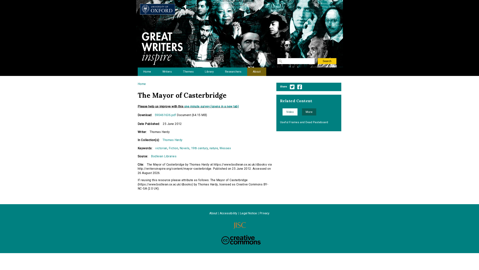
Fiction (173, 148)
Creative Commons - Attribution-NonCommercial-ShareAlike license (241, 239)
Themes (188, 71)
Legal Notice (248, 213)
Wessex (225, 148)
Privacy (264, 213)
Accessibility (228, 213)
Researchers (233, 71)
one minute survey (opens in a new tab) (211, 106)
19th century (199, 148)
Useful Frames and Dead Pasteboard (304, 122)
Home (147, 71)
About (257, 71)
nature (214, 148)
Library (209, 71)
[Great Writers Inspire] (157, 9)
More (309, 112)
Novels (185, 148)
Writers (167, 71)
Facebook (299, 87)
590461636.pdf (165, 115)
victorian (161, 148)
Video (290, 112)
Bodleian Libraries (163, 156)
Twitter (292, 87)
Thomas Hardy (173, 140)
